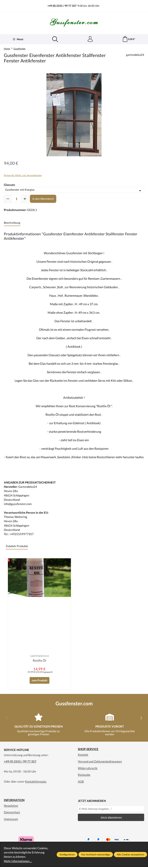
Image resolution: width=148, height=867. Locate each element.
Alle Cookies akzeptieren (130, 854)
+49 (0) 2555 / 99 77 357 (20, 761)
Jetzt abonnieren (111, 817)
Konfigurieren (67, 854)
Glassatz (9, 184)
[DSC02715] (74, 114)
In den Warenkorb (43, 198)
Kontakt (83, 754)
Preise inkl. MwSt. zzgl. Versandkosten (23, 175)
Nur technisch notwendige (95, 854)
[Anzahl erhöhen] (25, 199)
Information (14, 800)
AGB (81, 781)
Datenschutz (12, 812)
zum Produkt (39, 680)
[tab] (12, 223)
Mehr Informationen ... (18, 861)
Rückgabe (84, 774)
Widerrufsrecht (88, 768)
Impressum (11, 819)
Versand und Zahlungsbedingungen (100, 761)
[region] (74, 114)
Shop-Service (88, 749)
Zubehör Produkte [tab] (17, 546)
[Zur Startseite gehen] (74, 22)
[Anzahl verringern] (8, 199)
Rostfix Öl (39, 660)
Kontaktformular (35, 781)
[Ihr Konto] (90, 39)
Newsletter (11, 805)
